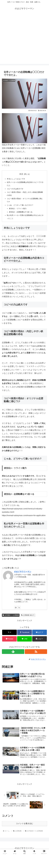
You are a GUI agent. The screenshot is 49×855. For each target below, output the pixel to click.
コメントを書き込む (24, 823)
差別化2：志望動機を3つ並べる (20, 212)
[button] (39, 639)
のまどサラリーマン (22, 572)
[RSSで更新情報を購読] (19, 607)
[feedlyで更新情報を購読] (15, 607)
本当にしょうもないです (16, 179)
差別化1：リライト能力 (18, 208)
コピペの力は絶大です (15, 189)
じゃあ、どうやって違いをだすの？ (20, 205)
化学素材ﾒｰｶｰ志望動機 (12, 615)
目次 (21, 174)
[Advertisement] (24, 39)
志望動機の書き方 (28, 615)
